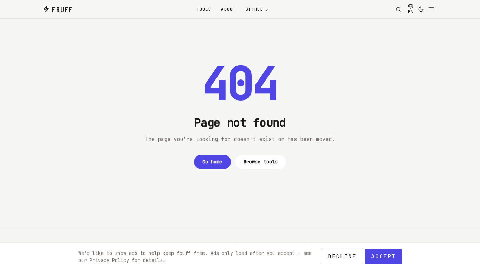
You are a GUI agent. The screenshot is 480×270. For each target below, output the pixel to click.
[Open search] (398, 9)
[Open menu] (431, 9)
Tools (204, 9)
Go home (212, 162)
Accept (383, 256)
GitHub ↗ (257, 9)
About (228, 9)
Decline (342, 256)
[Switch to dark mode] (421, 9)
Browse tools (261, 162)
